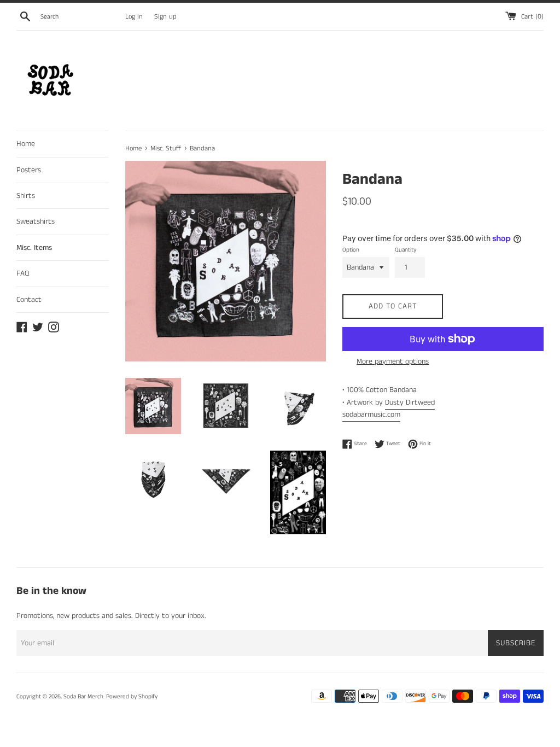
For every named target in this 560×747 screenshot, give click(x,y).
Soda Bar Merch (83, 696)
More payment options (393, 361)
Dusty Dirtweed (410, 402)
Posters (28, 170)
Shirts (25, 195)
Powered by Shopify (132, 696)
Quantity (405, 250)
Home (25, 143)
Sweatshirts (35, 221)
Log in (134, 16)
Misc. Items (34, 247)
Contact (29, 299)
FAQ (22, 273)
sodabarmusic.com (371, 414)
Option (350, 250)
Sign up (165, 16)
